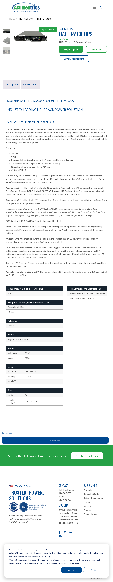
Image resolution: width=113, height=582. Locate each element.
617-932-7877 (66, 499)
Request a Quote (91, 493)
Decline (94, 570)
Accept (71, 570)
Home (12, 19)
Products (87, 489)
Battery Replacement (74, 58)
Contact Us (96, 49)
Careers (87, 505)
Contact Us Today (87, 455)
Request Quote (71, 49)
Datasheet (55, 440)
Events (86, 501)
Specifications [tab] (30, 84)
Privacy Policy (90, 513)
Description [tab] (12, 84)
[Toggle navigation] (94, 7)
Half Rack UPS (26, 19)
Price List (87, 509)
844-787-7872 (66, 493)
